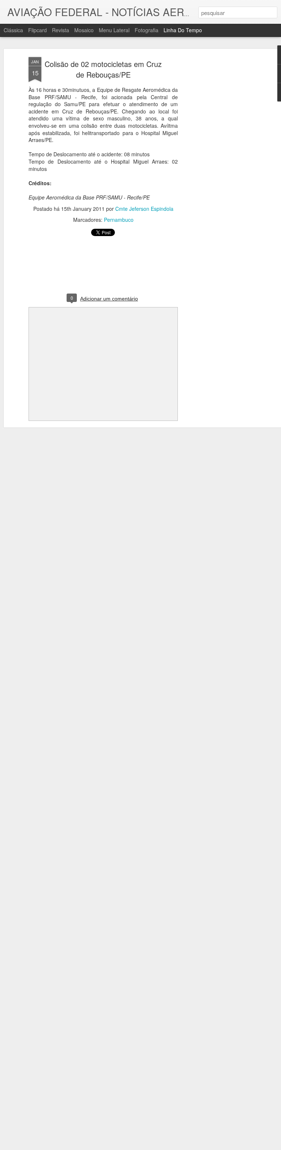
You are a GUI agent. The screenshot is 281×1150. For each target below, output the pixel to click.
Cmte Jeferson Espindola (144, 208)
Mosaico (84, 30)
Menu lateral (114, 30)
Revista (60, 30)
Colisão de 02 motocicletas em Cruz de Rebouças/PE (103, 69)
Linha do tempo (183, 30)
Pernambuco (119, 219)
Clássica (13, 30)
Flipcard (37, 30)
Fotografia (146, 30)
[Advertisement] (218, 172)
